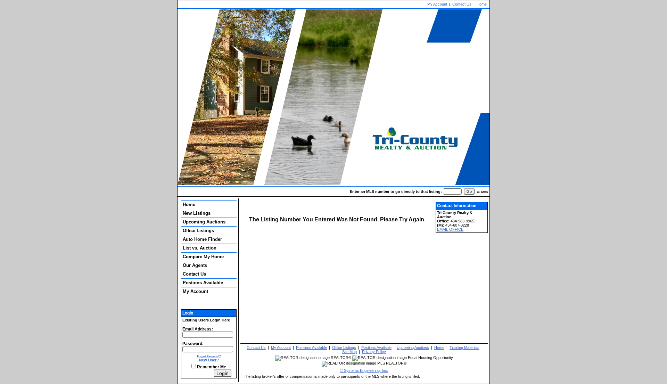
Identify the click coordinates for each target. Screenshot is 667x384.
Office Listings (198, 230)
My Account (437, 4)
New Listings (197, 213)
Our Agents (195, 265)
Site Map (349, 352)
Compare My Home (203, 256)
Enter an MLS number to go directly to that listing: (396, 191)
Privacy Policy (374, 352)
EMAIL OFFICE (450, 229)
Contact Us (461, 4)
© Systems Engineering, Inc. (364, 370)
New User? (209, 360)
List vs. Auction (199, 248)
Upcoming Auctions (204, 221)
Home (482, 4)
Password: (193, 343)
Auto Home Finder (202, 239)
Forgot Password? (209, 356)
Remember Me (211, 367)
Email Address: (197, 329)
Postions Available (203, 282)
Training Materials (464, 347)
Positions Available (311, 347)
